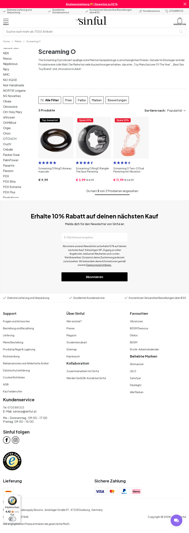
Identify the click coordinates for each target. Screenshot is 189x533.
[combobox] (91, 31)
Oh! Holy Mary (12, 112)
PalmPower (10, 160)
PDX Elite (9, 181)
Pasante (8, 165)
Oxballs (8, 149)
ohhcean (9, 117)
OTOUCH (9, 139)
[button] (184, 4)
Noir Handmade (13, 85)
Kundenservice (151, 11)
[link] (6, 41)
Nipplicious (10, 64)
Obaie (7, 101)
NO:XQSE (10, 80)
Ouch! (7, 144)
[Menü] (18, 496)
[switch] (12, 519)
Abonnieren (94, 277)
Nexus (7, 58)
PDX (6, 176)
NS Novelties (12, 96)
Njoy (6, 69)
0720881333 (176, 11)
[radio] (39, 162)
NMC (6, 74)
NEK (6, 53)
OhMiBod (9, 123)
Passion (8, 171)
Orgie (7, 128)
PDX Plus (9, 192)
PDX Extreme (12, 187)
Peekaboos (11, 197)
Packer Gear (11, 155)
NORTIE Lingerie (14, 90)
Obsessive (10, 106)
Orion (7, 133)
